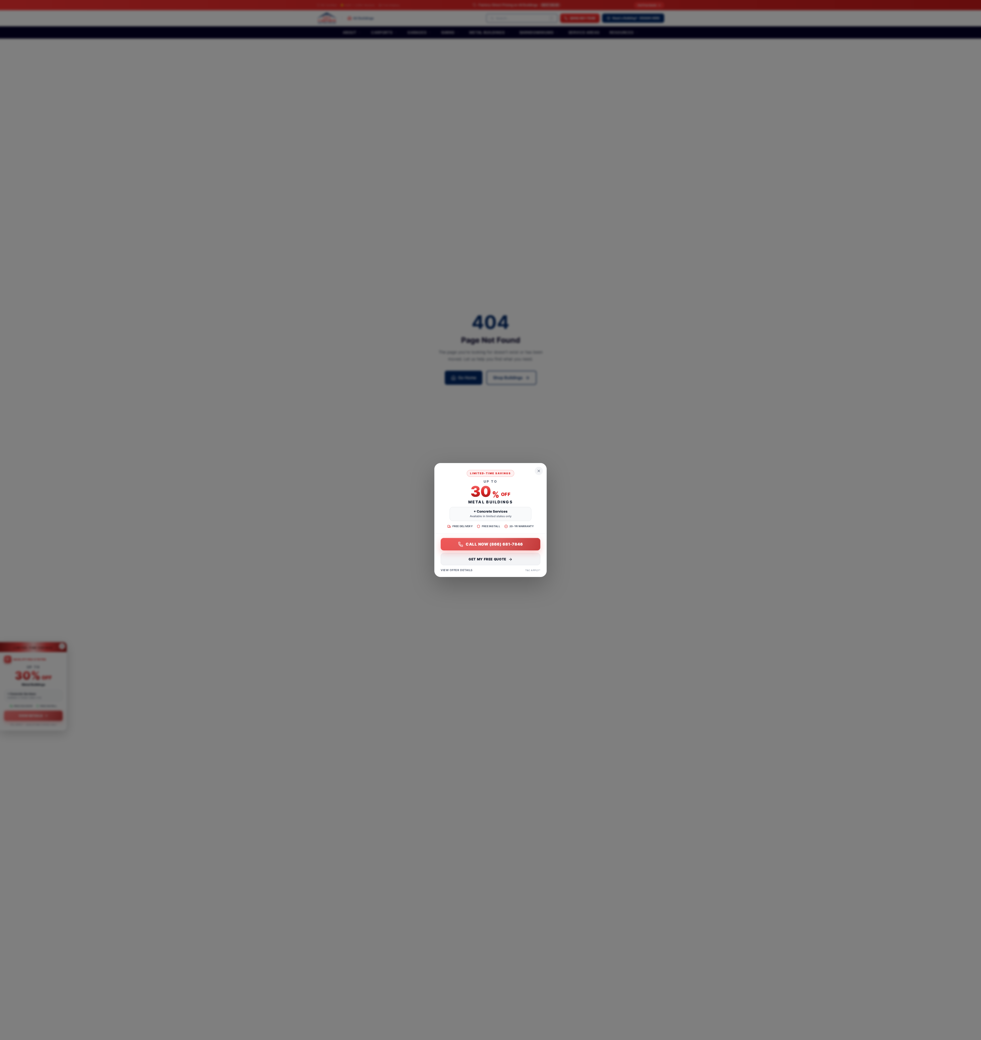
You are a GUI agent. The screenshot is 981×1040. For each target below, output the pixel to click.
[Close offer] (538, 471)
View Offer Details (457, 570)
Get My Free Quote (487, 559)
